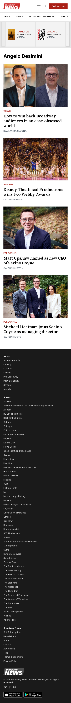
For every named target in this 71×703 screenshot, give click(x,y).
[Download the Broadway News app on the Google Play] (32, 695)
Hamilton (7, 463)
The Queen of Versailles (15, 599)
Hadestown (9, 459)
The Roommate (11, 603)
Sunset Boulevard (12, 554)
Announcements (11, 360)
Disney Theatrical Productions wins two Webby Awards (33, 192)
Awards (8, 184)
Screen (7, 385)
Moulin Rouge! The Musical (17, 504)
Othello (7, 517)
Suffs (6, 549)
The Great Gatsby (12, 570)
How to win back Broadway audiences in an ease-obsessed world (32, 121)
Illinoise (7, 479)
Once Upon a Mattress (14, 512)
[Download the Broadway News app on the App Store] (12, 695)
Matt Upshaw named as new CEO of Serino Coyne (34, 261)
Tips (5, 652)
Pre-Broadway (10, 376)
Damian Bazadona (15, 131)
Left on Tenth (10, 488)
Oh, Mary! (8, 508)
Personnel (10, 253)
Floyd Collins (10, 446)
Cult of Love (9, 430)
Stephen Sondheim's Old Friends (20, 541)
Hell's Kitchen (10, 471)
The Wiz (7, 607)
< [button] (3, 34)
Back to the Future (12, 418)
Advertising (9, 648)
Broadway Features (41, 16)
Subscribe (58, 6)
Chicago (7, 426)
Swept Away (9, 558)
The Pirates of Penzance (16, 595)
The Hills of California (14, 574)
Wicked (7, 615)
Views (19, 16)
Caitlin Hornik (12, 199)
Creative (7, 368)
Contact (7, 644)
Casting (7, 372)
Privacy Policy (10, 661)
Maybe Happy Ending (14, 496)
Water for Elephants (13, 611)
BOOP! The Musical (13, 414)
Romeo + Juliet (11, 529)
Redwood (8, 525)
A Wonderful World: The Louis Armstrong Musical (28, 405)
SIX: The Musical (11, 533)
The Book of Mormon (14, 566)
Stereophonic (10, 545)
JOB (5, 484)
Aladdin (7, 409)
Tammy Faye (10, 562)
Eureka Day (9, 442)
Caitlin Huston (13, 268)
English (7, 438)
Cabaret (7, 422)
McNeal (7, 500)
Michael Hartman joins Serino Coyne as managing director (32, 329)
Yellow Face (9, 620)
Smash (6, 537)
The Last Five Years (13, 578)
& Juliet (7, 401)
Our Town (8, 521)
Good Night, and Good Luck (17, 451)
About (6, 640)
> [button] (68, 34)
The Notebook (10, 587)
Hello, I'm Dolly (10, 475)
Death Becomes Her (13, 434)
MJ (5, 492)
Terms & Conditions (13, 657)
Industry (7, 364)
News (6, 16)
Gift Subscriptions (12, 632)
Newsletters (9, 636)
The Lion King (10, 582)
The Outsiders (10, 591)
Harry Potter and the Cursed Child (20, 467)
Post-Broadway (11, 381)
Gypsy (6, 455)
